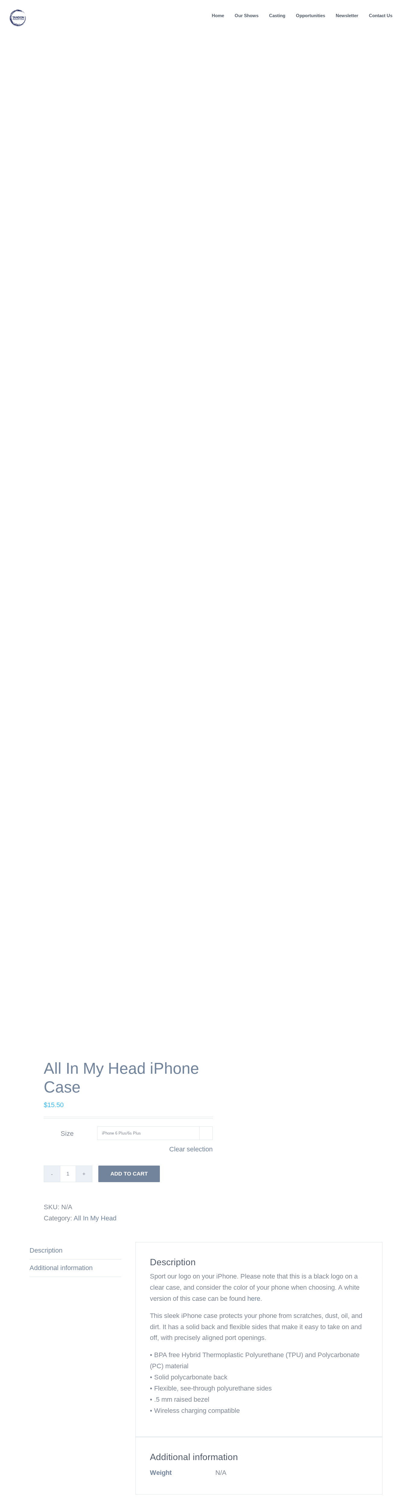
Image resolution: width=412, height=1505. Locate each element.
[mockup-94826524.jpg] (114, 549)
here (253, 1298)
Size (67, 1133)
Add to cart (129, 1174)
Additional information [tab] (61, 1268)
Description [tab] (46, 1250)
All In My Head (95, 1218)
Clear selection (191, 1149)
